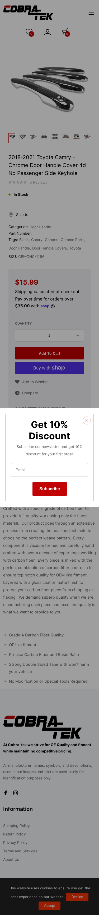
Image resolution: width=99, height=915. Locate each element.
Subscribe (49, 489)
